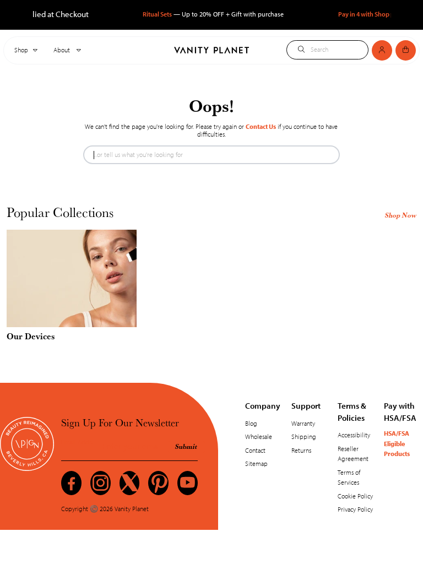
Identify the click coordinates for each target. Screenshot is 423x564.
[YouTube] (187, 483)
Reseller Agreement (353, 453)
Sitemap (256, 463)
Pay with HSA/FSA (400, 411)
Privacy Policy (355, 509)
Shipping (303, 436)
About (62, 50)
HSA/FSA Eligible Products (397, 443)
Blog (251, 423)
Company (262, 405)
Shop (21, 50)
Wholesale (258, 436)
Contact (255, 450)
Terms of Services (349, 477)
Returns (301, 450)
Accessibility (354, 435)
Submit (186, 446)
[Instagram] (100, 483)
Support (306, 405)
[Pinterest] (158, 483)
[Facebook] (71, 483)
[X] (130, 483)
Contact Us (261, 126)
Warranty (303, 423)
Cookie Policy (355, 496)
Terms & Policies (352, 411)
